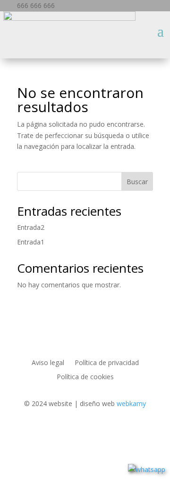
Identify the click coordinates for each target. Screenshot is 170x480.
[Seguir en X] (75, 431)
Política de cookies (85, 377)
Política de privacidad (107, 363)
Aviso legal (48, 363)
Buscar (137, 181)
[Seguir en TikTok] (132, 431)
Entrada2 (30, 227)
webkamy (131, 403)
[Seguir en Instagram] (94, 431)
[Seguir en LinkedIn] (56, 431)
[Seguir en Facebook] (37, 431)
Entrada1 (30, 241)
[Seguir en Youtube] (113, 431)
